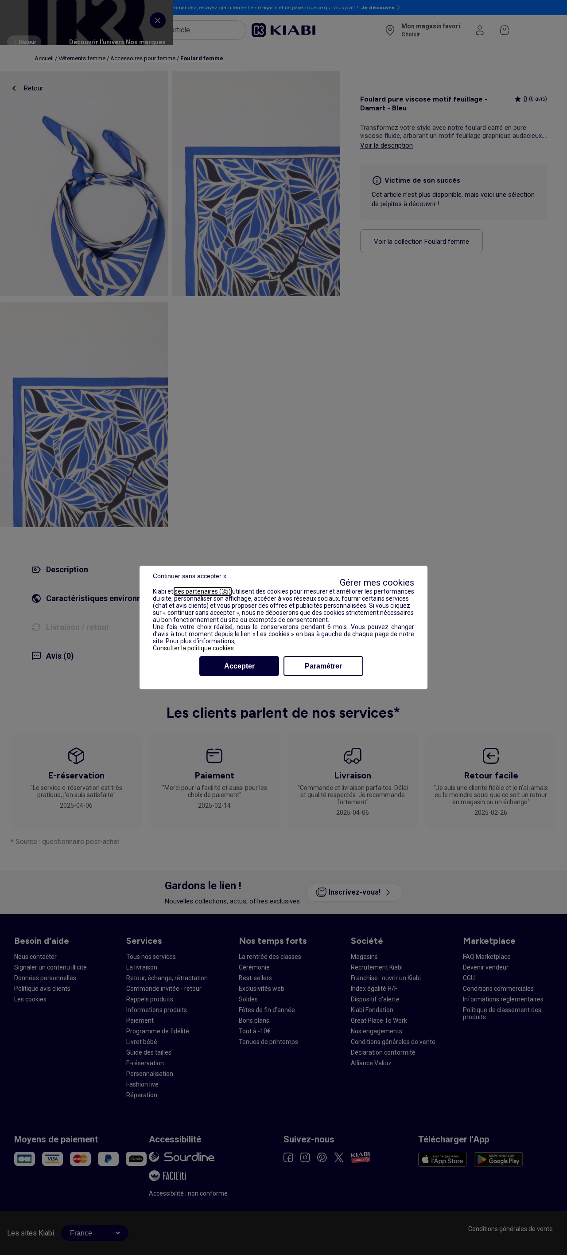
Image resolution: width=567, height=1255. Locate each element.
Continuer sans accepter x (189, 575)
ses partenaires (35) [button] (203, 591)
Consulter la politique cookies (193, 648)
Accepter (239, 666)
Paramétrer (323, 666)
